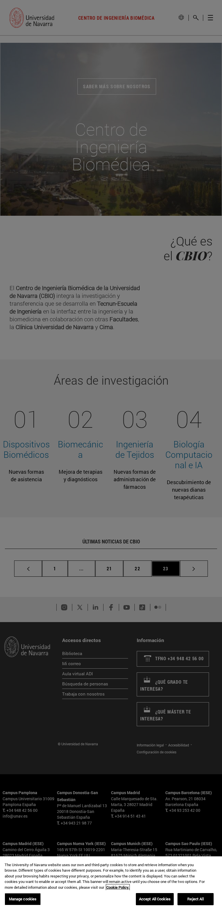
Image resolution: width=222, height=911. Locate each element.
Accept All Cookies (155, 898)
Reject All (195, 898)
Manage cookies (23, 898)
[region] (111, 883)
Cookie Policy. (117, 887)
